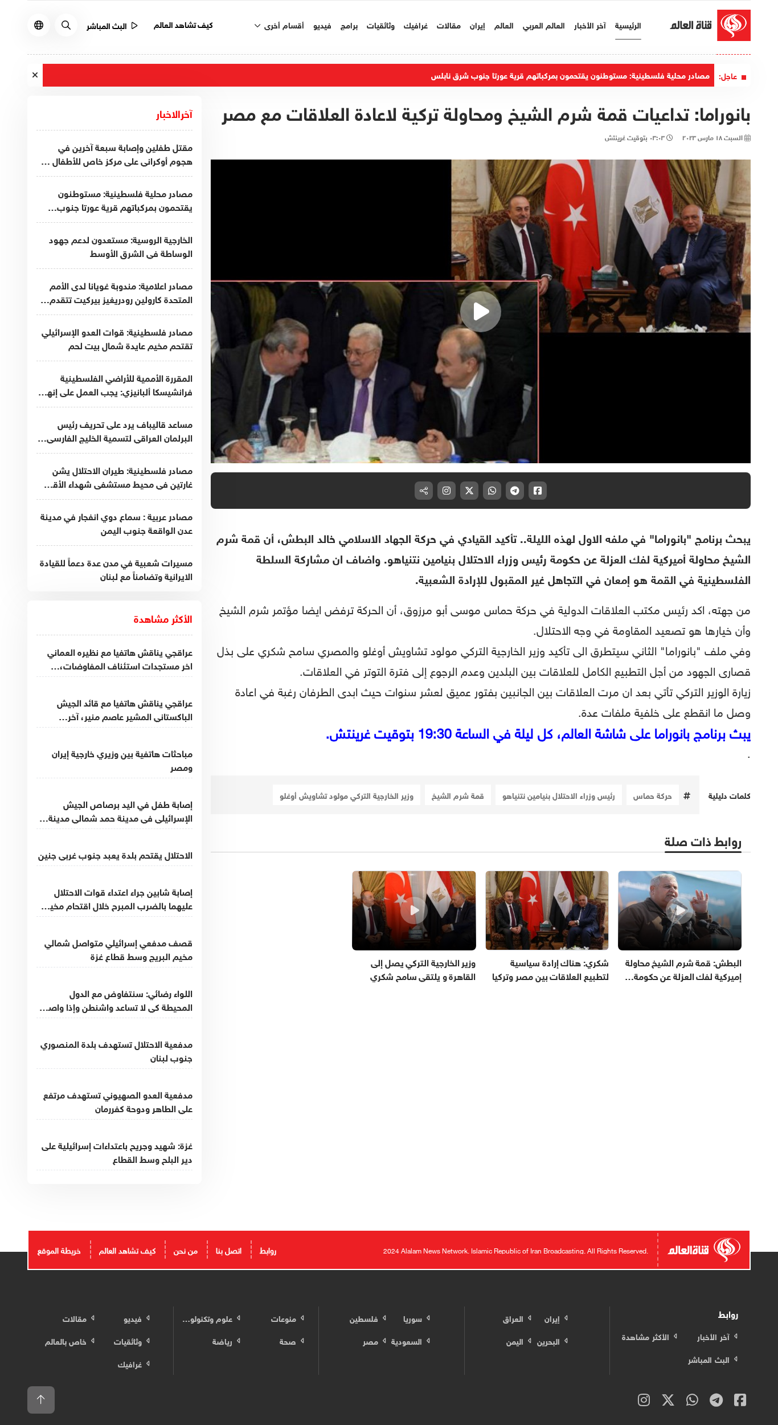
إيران (477, 24)
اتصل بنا (228, 1249)
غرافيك (416, 24)
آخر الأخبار (590, 24)
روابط (268, 1249)
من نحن (186, 1249)
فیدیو (322, 24)
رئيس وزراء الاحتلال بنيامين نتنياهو (558, 794)
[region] (481, 312)
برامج (349, 24)
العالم (504, 24)
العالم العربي (544, 24)
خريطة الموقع (59, 1249)
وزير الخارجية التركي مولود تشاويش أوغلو (346, 794)
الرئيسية (628, 24)
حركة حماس (652, 794)
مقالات (449, 24)
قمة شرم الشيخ (458, 794)
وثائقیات (381, 24)
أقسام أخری (283, 24)
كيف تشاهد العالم (184, 24)
